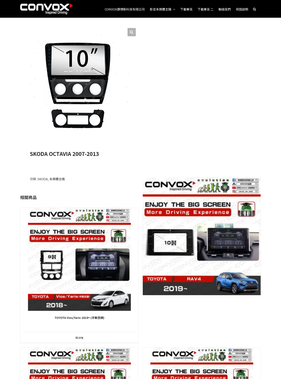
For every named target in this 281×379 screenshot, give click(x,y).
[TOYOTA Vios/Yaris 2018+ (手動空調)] (79, 259)
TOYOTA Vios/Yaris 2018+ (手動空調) (79, 318)
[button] (254, 9)
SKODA (42, 179)
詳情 (80, 337)
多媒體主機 (57, 179)
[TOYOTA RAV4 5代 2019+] (202, 236)
